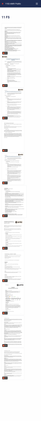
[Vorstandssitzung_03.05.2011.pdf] (13, 299)
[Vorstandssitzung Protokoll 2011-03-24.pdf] (13, 267)
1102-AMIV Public (13, 4)
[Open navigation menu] (37, 4)
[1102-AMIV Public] (3, 4)
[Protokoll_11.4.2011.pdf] (13, 136)
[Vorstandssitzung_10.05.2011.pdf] (13, 331)
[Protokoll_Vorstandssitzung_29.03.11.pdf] (13, 169)
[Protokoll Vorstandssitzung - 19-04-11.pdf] (13, 39)
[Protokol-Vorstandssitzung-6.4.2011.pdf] (14, 201)
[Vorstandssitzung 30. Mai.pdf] (13, 234)
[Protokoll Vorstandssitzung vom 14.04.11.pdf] (13, 71)
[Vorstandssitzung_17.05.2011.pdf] (13, 364)
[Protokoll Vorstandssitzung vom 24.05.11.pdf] (13, 104)
